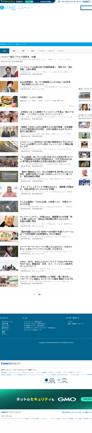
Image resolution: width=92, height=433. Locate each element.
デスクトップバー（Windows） (35, 324)
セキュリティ (44, 418)
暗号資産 (85, 418)
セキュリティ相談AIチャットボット (72, 372)
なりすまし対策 (74, 374)
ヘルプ (70, 322)
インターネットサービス (7, 418)
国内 (14, 51)
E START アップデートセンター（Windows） (40, 328)
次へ (39, 294)
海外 (23, 51)
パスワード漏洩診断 (42, 372)
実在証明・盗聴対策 (6, 374)
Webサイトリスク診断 (54, 372)
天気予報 (5, 324)
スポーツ (51, 51)
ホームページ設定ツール (32, 330)
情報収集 (71, 418)
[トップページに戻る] (8, 8)
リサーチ (64, 418)
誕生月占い (6, 328)
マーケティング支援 (55, 418)
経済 (32, 51)
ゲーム (4, 334)
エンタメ (42, 51)
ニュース (23, 44)
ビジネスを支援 (35, 418)
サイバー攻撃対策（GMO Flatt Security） (57, 374)
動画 (3, 332)
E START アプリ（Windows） (34, 326)
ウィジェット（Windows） (33, 322)
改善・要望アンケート (75, 324)
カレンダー (6, 326)
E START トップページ (7, 44)
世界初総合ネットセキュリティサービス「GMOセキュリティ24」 (17, 372)
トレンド (60, 51)
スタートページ (7, 322)
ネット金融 (78, 418)
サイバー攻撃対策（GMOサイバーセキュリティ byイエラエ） (29, 374)
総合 (17, 44)
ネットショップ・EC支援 (22, 418)
